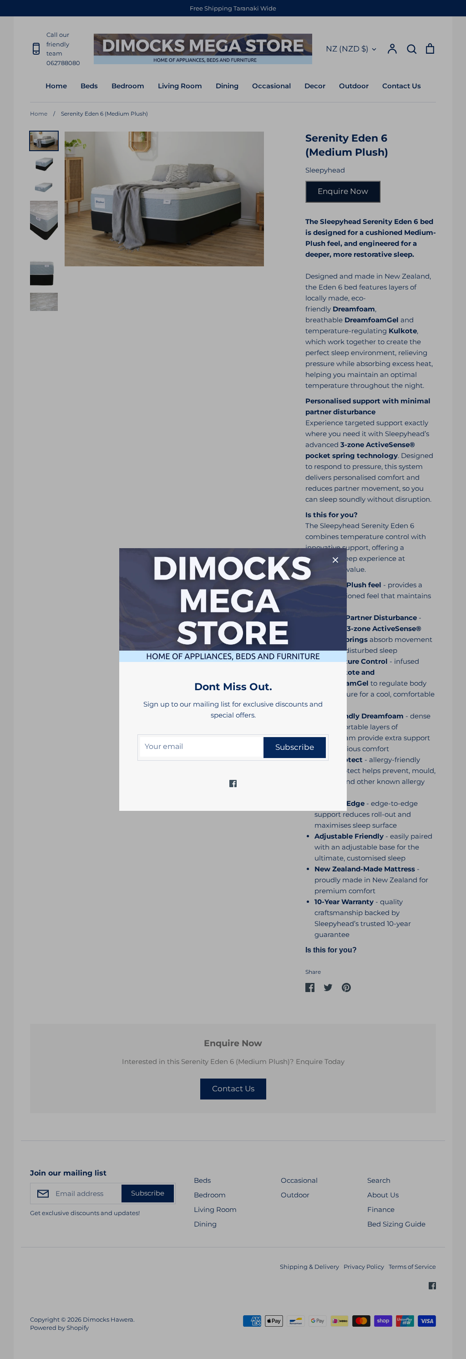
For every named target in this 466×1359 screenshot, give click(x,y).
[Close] (335, 560)
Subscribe (294, 747)
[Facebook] (233, 783)
